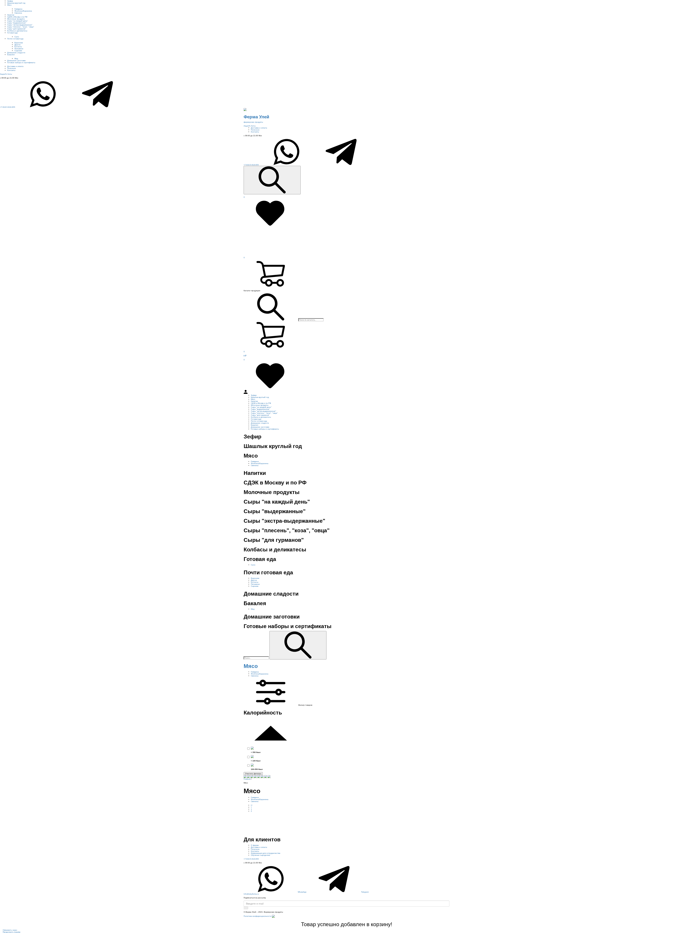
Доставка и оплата (15, 66)
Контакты (11, 70)
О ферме (255, 845)
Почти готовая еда (15, 39)
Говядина (18, 9)
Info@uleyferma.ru (251, 894)
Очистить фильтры (253, 774)
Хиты (9, 74)
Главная (247, 779)
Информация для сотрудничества (265, 853)
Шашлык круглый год (16, 3)
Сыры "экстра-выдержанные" (19, 25)
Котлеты (18, 47)
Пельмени (18, 49)
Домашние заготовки (16, 61)
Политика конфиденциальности (257, 916)
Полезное (11, 68)
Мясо (9, 5)
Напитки (10, 15)
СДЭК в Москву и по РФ (17, 17)
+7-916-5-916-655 (7, 107)
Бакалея (10, 55)
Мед (16, 59)
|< (251, 805)
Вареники (18, 43)
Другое (17, 45)
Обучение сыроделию (260, 855)
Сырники (18, 51)
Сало (16, 37)
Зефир (10, 1)
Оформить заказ (10, 930)
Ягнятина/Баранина (23, 11)
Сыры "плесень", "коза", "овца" (20, 27)
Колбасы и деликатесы (17, 31)
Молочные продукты (16, 19)
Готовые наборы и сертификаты (21, 63)
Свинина (18, 13)
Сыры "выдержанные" (16, 23)
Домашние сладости (16, 53)
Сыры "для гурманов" (16, 29)
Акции (3, 74)
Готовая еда (12, 33)
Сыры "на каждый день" (17, 21)
